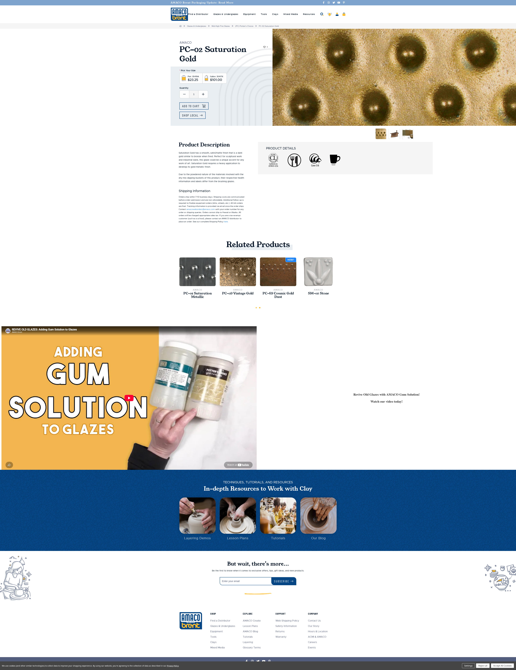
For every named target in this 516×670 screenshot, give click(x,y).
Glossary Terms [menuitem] (252, 647)
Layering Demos (197, 538)
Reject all (482, 665)
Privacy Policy (173, 665)
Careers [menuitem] (312, 642)
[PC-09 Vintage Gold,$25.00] (238, 272)
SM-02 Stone (318, 293)
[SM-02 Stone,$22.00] (318, 272)
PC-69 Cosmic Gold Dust (278, 295)
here (226, 221)
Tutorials (278, 538)
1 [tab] (256, 307)
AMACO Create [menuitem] (252, 620)
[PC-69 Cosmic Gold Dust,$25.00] (278, 272)
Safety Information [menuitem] (286, 626)
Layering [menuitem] (248, 642)
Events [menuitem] (312, 647)
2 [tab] (259, 307)
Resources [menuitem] (309, 14)
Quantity (184, 88)
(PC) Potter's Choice (244, 26)
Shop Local (190, 115)
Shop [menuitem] (213, 613)
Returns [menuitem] (280, 631)
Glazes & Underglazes (196, 26)
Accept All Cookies (502, 665)
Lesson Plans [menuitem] (250, 626)
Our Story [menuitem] (313, 626)
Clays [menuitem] (275, 14)
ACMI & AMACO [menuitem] (317, 636)
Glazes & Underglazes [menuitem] (225, 14)
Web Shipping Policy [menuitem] (287, 620)
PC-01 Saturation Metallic (197, 295)
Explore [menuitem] (248, 613)
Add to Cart (191, 106)
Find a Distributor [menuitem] (198, 14)
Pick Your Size (187, 70)
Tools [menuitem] (264, 14)
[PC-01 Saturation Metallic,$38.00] (197, 272)
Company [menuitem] (313, 613)
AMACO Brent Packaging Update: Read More (202, 2)
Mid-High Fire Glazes (221, 26)
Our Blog (318, 538)
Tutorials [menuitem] (248, 636)
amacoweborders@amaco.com (201, 209)
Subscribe (281, 581)
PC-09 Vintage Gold (238, 293)
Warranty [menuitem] (280, 636)
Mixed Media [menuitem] (290, 14)
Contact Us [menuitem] (314, 620)
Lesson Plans (238, 538)
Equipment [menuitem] (249, 14)
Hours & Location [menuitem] (318, 631)
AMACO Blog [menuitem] (250, 631)
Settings (468, 665)
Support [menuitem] (280, 613)
